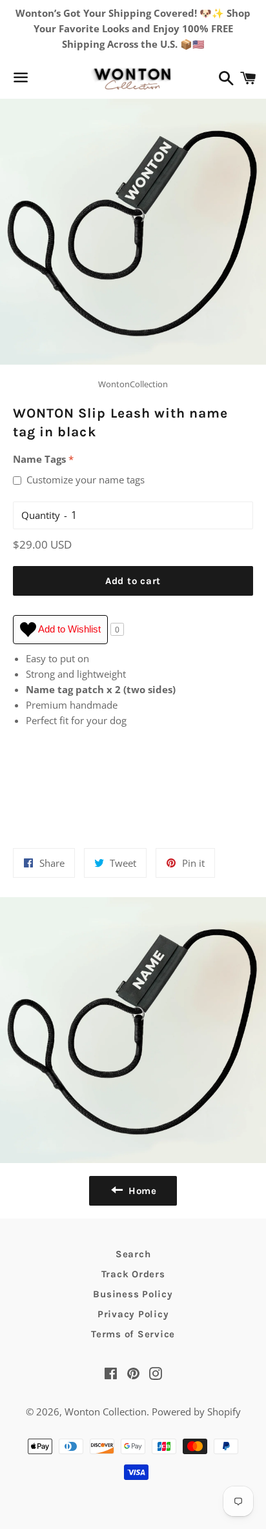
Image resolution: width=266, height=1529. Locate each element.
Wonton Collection (106, 1411)
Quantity (40, 515)
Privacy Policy (133, 1314)
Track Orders (133, 1274)
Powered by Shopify (196, 1411)
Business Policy (132, 1294)
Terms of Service (133, 1334)
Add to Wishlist (68, 628)
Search (133, 1254)
